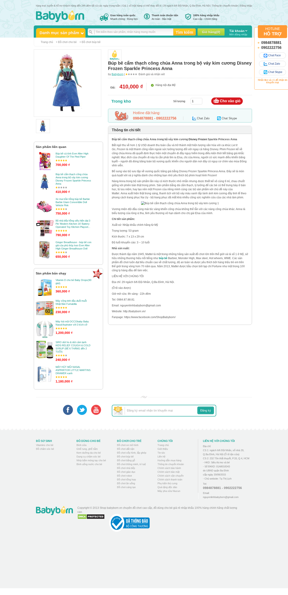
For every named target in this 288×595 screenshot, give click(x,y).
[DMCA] (91, 516)
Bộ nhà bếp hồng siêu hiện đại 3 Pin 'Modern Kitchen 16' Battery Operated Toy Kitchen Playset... (73, 223)
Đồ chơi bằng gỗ (126, 460)
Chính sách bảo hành (169, 468)
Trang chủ (47, 42)
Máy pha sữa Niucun (169, 491)
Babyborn (118, 74)
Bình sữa (81, 445)
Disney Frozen (198, 139)
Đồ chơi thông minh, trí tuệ (131, 464)
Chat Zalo (274, 63)
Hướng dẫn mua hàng (169, 460)
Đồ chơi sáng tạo (126, 487)
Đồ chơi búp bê (91, 42)
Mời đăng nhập (238, 32)
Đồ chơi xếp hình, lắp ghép (131, 452)
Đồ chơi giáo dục (126, 472)
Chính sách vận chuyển (171, 475)
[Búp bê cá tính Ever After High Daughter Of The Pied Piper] (45, 161)
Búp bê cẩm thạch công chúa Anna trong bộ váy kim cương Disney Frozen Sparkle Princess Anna (73, 179)
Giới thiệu (163, 449)
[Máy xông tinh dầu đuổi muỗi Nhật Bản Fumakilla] (45, 308)
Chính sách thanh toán (170, 479)
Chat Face (274, 55)
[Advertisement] (159, 563)
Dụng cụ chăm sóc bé (88, 456)
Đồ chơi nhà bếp (126, 468)
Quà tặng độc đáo (167, 487)
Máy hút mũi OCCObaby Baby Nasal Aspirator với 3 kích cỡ (72, 323)
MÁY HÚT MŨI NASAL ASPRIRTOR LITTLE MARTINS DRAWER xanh (73, 370)
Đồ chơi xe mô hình (127, 445)
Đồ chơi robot (124, 475)
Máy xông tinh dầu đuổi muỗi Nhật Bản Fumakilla (71, 302)
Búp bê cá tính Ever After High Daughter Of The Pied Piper (72, 155)
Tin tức (161, 452)
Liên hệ (161, 456)
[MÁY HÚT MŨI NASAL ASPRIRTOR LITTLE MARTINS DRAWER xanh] (45, 374)
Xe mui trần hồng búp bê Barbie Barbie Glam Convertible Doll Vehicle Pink (73, 202)
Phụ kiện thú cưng (167, 483)
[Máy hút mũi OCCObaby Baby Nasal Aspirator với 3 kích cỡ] (45, 329)
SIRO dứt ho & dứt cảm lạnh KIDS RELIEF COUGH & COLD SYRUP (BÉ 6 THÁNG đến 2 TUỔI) (73, 347)
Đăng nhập (246, 5)
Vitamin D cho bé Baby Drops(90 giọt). (73, 282)
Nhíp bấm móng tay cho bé (91, 460)
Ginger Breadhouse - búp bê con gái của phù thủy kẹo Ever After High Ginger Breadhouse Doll (73, 245)
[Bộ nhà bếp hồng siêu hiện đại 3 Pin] (45, 228)
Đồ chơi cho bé (67, 42)
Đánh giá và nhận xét (152, 74)
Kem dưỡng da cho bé (88, 452)
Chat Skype (275, 72)
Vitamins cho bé (44, 445)
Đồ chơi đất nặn (125, 449)
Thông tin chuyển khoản (225, 5)
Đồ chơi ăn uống (126, 483)
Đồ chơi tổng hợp (126, 479)
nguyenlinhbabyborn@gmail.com (220, 497)
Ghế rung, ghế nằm (87, 449)
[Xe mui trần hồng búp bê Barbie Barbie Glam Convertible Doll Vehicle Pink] (45, 206)
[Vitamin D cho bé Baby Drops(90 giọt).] (45, 287)
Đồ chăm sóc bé (45, 449)
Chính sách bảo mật (169, 472)
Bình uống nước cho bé (89, 464)
